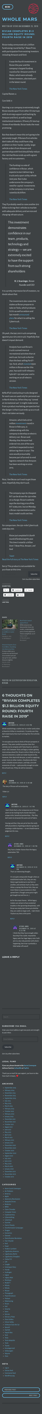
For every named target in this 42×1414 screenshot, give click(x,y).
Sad (6, 1306)
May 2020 (8, 1164)
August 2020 (9, 1156)
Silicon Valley (9, 1322)
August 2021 (9, 1127)
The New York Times (18, 89)
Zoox (6, 1356)
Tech (6, 1335)
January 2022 (9, 1116)
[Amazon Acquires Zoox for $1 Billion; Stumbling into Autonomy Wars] (11, 656)
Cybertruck (8, 1220)
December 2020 (10, 1145)
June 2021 (8, 1130)
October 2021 (9, 1124)
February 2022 (9, 1114)
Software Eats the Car (12, 1325)
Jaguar (7, 1275)
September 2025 (10, 1088)
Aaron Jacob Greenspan (13, 1188)
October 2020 (9, 1150)
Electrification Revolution (24, 680)
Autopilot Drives (10, 1201)
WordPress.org (10, 1376)
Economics (8, 1233)
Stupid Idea (8, 1332)
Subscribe (34, 574)
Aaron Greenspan (30, 1065)
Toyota (7, 1345)
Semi (6, 1311)
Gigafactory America (12, 1251)
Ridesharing (9, 1301)
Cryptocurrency (10, 1215)
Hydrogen (8, 1272)
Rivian (5, 683)
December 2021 (10, 1119)
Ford (6, 1243)
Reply (4, 773)
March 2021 (9, 1137)
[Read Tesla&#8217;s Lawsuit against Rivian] (29, 630)
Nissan (7, 1291)
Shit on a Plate (10, 1317)
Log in (7, 1368)
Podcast (7, 1298)
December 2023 (10, 1093)
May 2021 (8, 1132)
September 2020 (10, 1153)
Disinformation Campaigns (14, 1228)
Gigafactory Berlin (11, 1254)
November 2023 (10, 1095)
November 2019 (10, 1174)
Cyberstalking (9, 1217)
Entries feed (9, 1370)
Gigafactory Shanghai (12, 1256)
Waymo (7, 1353)
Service (7, 1314)
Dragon (7, 1230)
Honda (7, 1270)
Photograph (9, 1293)
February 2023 (9, 1109)
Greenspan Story (10, 1267)
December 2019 (10, 1171)
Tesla (6, 1338)
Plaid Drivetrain (10, 1296)
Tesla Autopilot (10, 1340)
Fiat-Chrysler (9, 1241)
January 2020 (9, 1169)
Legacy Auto (9, 1277)
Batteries (8, 1204)
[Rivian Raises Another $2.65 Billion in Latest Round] (10, 624)
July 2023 (8, 1101)
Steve (15, 26)
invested (27, 364)
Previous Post (22, 1389)
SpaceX (7, 1327)
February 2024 (9, 1090)
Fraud (6, 1246)
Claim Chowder (10, 1209)
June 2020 (8, 1161)
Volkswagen (9, 1351)
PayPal (26, 1068)
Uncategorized (10, 1348)
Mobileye (8, 1280)
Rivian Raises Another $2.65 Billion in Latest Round (8, 632)
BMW (7, 1207)
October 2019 (9, 1177)
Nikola (7, 1285)
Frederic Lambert (10, 1249)
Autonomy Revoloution (12, 1199)
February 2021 (9, 1140)
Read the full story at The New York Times (20, 559)
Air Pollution (9, 1191)
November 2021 (10, 1122)
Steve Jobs (18, 844)
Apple (7, 1196)
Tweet (11, 556)
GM (6, 1262)
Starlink (7, 1330)
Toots (6, 1343)
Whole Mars (19, 19)
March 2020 (9, 1166)
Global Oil (8, 1259)
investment (21, 423)
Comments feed (10, 1373)
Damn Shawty (10, 1225)
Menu (7, 7)
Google (7, 1264)
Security (7, 1309)
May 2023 (8, 1103)
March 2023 (9, 1106)
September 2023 (10, 1098)
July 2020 (8, 1158)
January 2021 (9, 1143)
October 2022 (9, 1111)
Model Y (7, 1283)
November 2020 (10, 1148)
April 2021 (8, 1135)
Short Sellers (9, 1319)
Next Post (34, 1395)
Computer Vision (10, 1212)
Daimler (7, 1222)
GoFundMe (18, 1068)
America (7, 1194)
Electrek (7, 1236)
